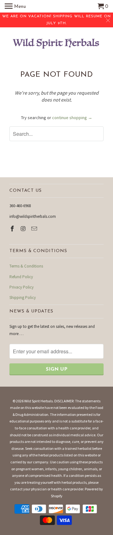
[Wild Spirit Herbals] (56, 44)
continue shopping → (72, 117)
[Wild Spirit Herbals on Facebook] (12, 228)
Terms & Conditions (26, 266)
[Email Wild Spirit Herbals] (34, 228)
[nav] (15, 6)
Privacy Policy (21, 287)
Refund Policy (21, 276)
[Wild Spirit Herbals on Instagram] (23, 228)
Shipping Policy (22, 297)
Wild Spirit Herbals (38, 401)
